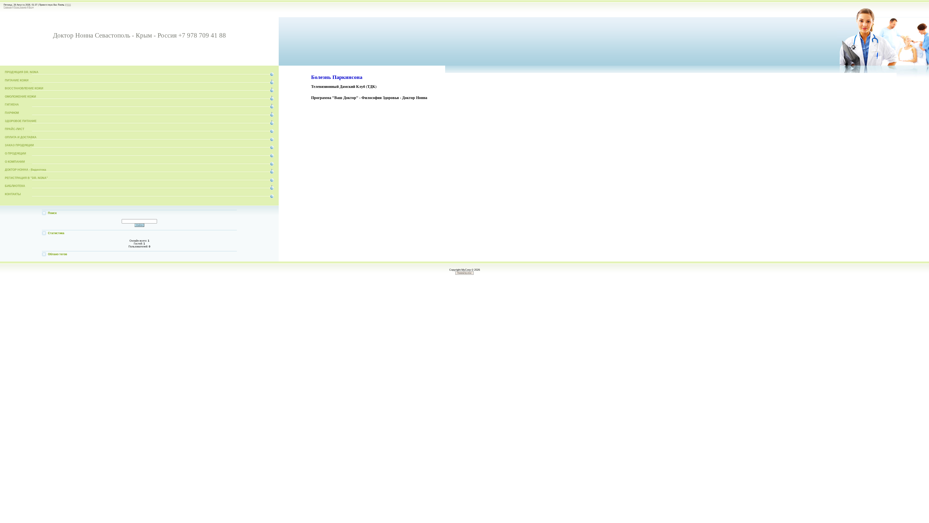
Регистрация (20, 7)
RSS (68, 5)
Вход (31, 7)
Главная (8, 7)
